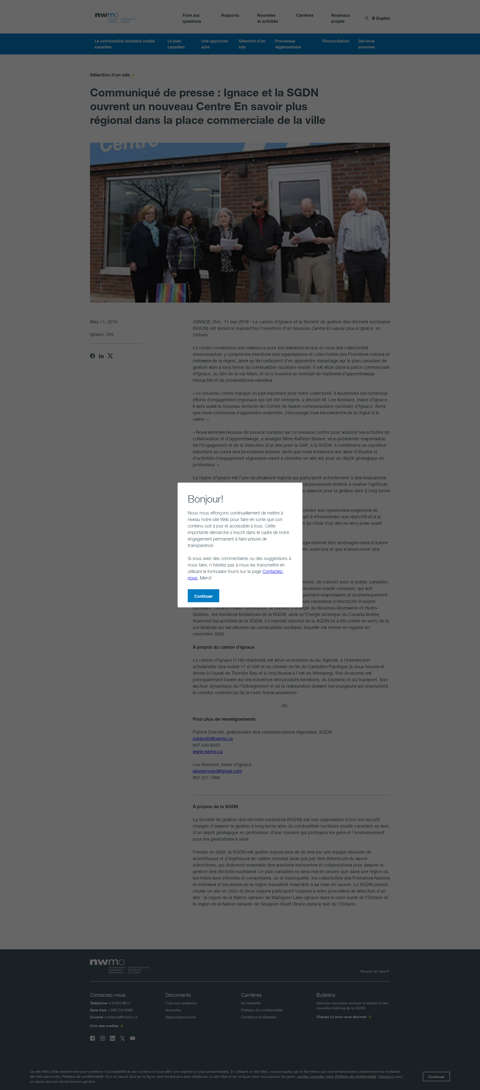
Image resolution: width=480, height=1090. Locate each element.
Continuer (203, 596)
